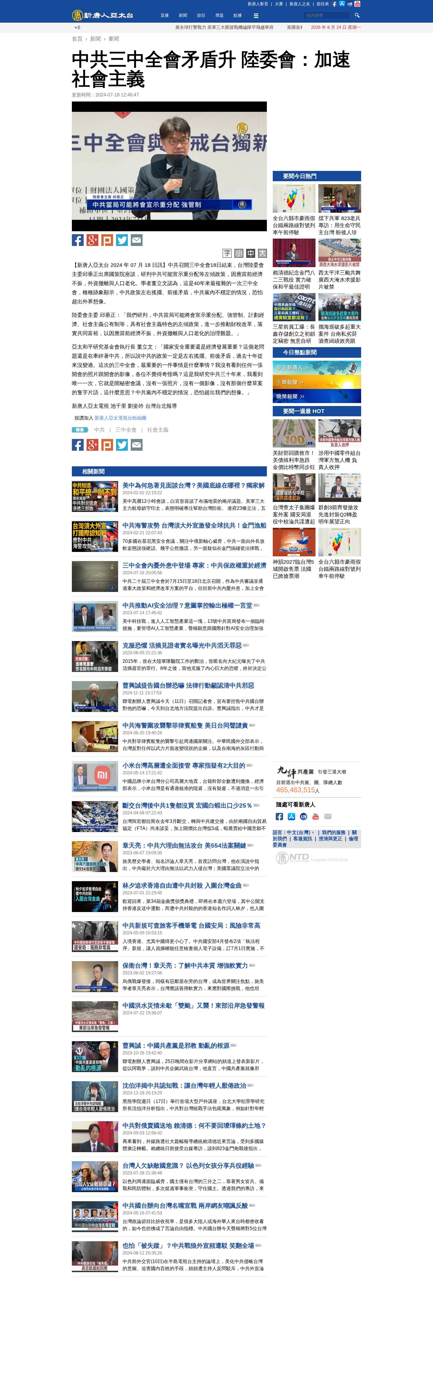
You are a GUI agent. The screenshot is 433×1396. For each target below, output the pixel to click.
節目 (201, 15)
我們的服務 (334, 832)
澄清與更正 (330, 838)
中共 (99, 430)
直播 (165, 15)
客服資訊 (302, 838)
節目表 (323, 3)
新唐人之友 (300, 3)
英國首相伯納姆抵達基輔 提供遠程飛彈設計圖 (300, 27)
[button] (169, 166)
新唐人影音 (258, 3)
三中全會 (126, 430)
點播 (238, 15)
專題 (219, 15)
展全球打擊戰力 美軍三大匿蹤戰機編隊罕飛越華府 (193, 27)
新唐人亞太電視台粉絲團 (120, 417)
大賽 (279, 3)
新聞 (183, 15)
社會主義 (157, 430)
